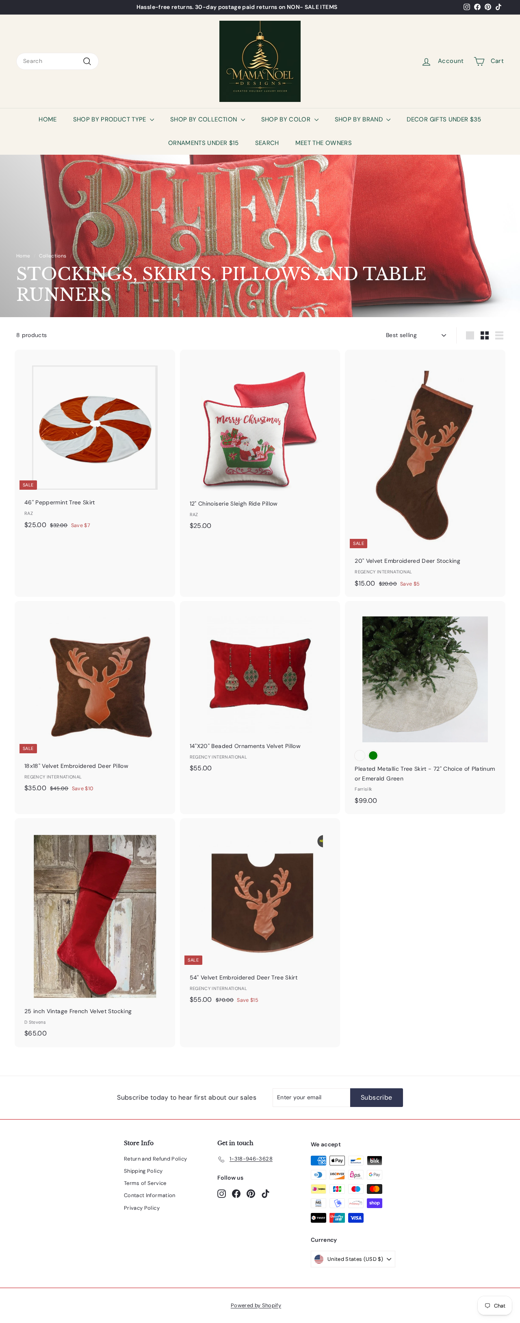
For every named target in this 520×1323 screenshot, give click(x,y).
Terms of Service (145, 1183)
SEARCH (267, 143)
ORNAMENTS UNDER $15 (203, 143)
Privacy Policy (142, 1207)
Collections (52, 256)
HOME (47, 119)
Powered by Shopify (256, 1305)
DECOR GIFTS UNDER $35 (444, 119)
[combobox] (57, 61)
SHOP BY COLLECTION (204, 119)
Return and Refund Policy (155, 1158)
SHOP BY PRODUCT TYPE (110, 119)
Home (23, 256)
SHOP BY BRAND (360, 119)
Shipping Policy (143, 1170)
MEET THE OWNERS (323, 143)
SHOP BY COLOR (286, 119)
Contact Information (150, 1195)
